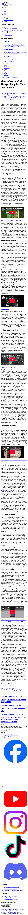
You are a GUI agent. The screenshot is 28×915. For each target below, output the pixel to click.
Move (5, 10)
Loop (5, 72)
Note (5, 11)
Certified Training (8, 31)
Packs (5, 15)
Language (3, 905)
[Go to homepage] (2, 4)
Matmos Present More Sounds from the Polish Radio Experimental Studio (13, 719)
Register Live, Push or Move (11, 735)
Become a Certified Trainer (10, 899)
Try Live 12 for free (8, 20)
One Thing (6, 73)
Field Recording (8, 690)
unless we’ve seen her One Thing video (10, 490)
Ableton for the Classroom (10, 28)
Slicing (19, 690)
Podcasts (6, 75)
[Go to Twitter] (15, 786)
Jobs (5, 34)
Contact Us (3, 909)
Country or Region (5, 906)
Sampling (14, 690)
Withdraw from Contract (14, 912)
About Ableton (7, 33)
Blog (5, 27)
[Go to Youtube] (15, 810)
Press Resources (10, 909)
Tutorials (6, 69)
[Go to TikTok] (15, 857)
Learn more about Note (6, 686)
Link (5, 13)
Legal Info (16, 909)
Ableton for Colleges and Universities (13, 30)
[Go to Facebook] (15, 762)
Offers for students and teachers (11, 887)
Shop (5, 14)
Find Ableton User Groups (10, 896)
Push (5, 8)
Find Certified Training (9, 897)
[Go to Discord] (15, 881)
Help (5, 17)
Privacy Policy (10, 911)
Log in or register (8, 21)
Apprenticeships (8, 35)
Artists (5, 65)
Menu (6, 4)
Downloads (6, 68)
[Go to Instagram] (15, 834)
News (5, 66)
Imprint (6, 912)
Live (5, 7)
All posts (6, 63)
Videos (5, 70)
